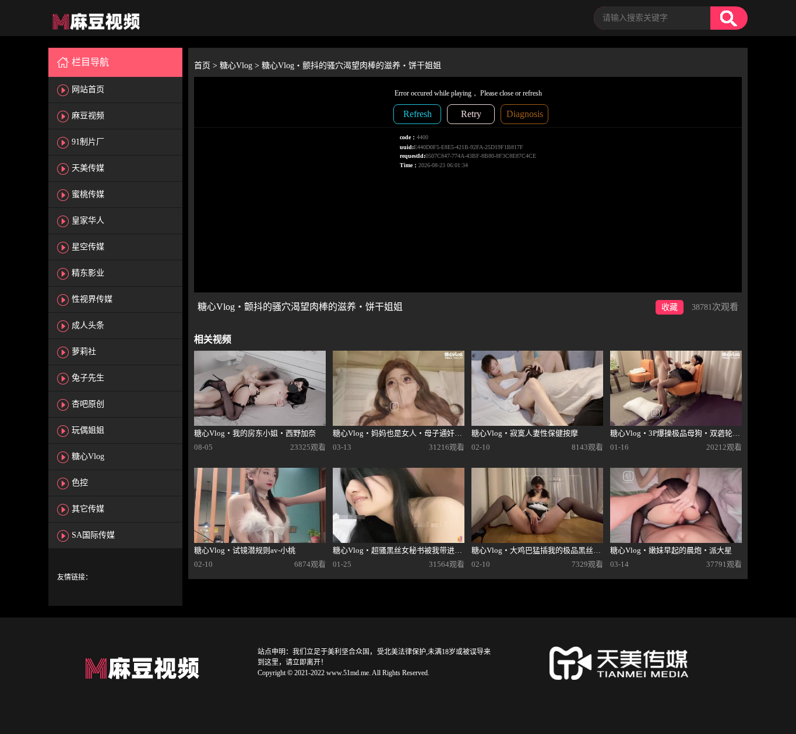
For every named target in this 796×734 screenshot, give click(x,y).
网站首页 (88, 89)
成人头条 (88, 325)
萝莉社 (84, 351)
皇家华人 (88, 220)
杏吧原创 (88, 404)
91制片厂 (88, 141)
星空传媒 (88, 246)
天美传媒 (88, 168)
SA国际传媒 (93, 535)
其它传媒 (88, 508)
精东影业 (88, 273)
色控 (80, 482)
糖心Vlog (88, 456)
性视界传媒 (92, 299)
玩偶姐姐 (88, 430)
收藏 (669, 307)
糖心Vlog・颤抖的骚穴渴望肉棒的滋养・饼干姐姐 (351, 65)
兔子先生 (88, 377)
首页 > (207, 65)
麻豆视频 (88, 115)
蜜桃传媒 (88, 194)
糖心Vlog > (241, 65)
